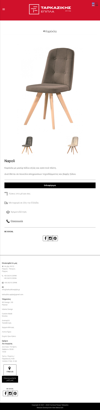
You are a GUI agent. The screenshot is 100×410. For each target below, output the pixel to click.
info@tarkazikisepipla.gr (11, 290)
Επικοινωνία (17, 221)
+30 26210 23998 (10, 276)
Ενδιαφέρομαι (50, 185)
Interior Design (7, 309)
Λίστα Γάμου (6, 332)
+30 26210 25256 (10, 278)
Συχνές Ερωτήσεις (9, 336)
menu (3, 9)
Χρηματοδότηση (8, 327)
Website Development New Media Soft (50, 408)
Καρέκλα (50, 31)
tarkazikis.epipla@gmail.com (12, 294)
